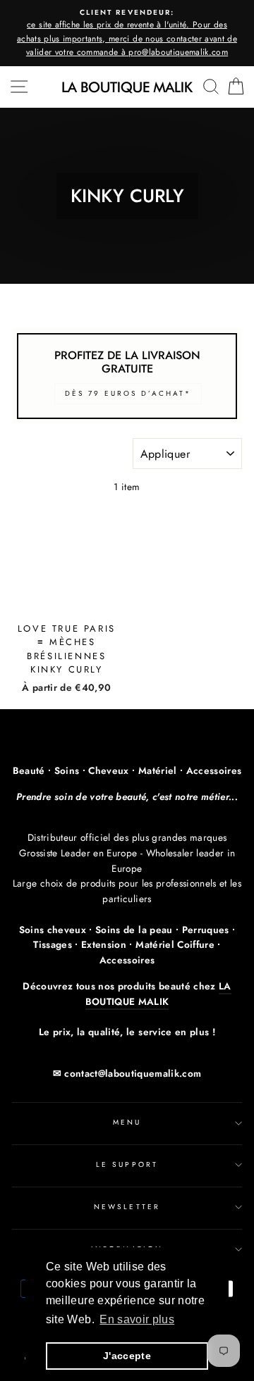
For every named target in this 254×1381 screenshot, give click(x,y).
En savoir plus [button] (136, 1319)
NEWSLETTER (127, 1206)
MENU (127, 1122)
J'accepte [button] (127, 1355)
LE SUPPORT (127, 1164)
